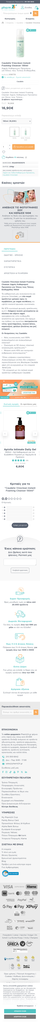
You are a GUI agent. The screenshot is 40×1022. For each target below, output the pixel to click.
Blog (4, 861)
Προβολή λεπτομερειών (25, 1006)
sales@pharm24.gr (14, 764)
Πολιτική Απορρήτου (26, 974)
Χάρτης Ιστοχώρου (20, 979)
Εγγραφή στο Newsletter (13, 801)
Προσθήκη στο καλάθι (24, 147)
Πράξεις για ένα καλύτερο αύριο (16, 864)
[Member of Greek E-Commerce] (13, 943)
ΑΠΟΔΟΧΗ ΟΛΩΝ (20, 1011)
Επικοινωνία (7, 797)
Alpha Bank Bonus (10, 826)
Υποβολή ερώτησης (20, 570)
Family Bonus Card (10, 820)
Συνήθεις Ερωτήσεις (11, 794)
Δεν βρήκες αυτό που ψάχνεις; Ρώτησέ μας (20, 553)
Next (35, 433)
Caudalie (20, 81)
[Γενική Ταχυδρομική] (18, 921)
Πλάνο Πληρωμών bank (14, 835)
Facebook (3, 772)
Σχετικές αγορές (11, 404)
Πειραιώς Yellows (9, 832)
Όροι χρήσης (9, 974)
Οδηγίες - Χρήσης (13, 255)
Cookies (8, 976)
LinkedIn (26, 772)
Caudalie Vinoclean (10, 175)
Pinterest (18, 772)
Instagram (6, 772)
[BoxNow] (10, 928)
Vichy (26, 938)
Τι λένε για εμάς (9, 852)
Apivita (23, 935)
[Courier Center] (20, 928)
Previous (5, 433)
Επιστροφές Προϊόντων (12, 788)
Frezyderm (7, 935)
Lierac (16, 935)
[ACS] (30, 928)
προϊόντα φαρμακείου (26, 742)
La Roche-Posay (16, 938)
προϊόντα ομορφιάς (10, 747)
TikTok (10, 772)
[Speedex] (30, 921)
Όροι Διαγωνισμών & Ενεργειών (16, 804)
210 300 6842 (12, 757)
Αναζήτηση (36, 712)
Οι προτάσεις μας (28, 404)
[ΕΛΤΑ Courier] (8, 921)
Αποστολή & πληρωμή (16, 273)
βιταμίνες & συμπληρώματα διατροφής (19, 745)
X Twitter (22, 772)
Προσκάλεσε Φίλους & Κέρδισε (16, 823)
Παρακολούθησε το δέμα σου (15, 791)
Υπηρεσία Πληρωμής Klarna (14, 839)
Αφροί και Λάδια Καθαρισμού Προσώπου (18, 173)
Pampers (34, 938)
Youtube (14, 772)
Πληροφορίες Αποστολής (13, 785)
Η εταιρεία (6, 849)
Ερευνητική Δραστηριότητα (14, 858)
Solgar (30, 935)
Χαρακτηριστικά (12, 261)
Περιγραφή (9, 249)
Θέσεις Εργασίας (9, 855)
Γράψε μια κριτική (20, 525)
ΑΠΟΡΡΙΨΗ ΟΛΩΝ (20, 1016)
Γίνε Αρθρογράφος (10, 867)
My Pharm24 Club (10, 817)
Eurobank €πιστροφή (11, 829)
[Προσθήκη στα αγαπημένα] (4, 152)
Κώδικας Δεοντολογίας (24, 976)
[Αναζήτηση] (35, 13)
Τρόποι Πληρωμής (10, 782)
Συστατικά (9, 267)
